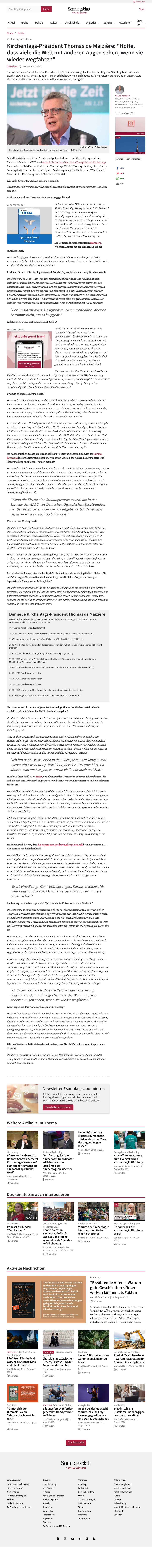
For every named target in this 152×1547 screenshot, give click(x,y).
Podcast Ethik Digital (17, 1495)
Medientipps (13, 1492)
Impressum (48, 1518)
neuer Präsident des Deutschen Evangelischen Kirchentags (74, 162)
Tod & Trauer (84, 1518)
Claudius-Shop (49, 1484)
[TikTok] (80, 1539)
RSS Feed (118, 1511)
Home (10, 33)
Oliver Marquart (122, 95)
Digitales (91, 23)
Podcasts (11, 1499)
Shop (142, 9)
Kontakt (46, 1503)
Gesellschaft (71, 23)
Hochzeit (82, 1514)
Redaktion (47, 1507)
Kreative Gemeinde (123, 1492)
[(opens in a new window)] (58, 1539)
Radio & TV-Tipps (15, 1503)
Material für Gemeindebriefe (127, 1507)
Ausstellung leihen (122, 1484)
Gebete (117, 1499)
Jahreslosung (120, 1503)
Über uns (47, 1522)
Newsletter (125, 23)
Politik (39, 23)
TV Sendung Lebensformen (19, 1507)
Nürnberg (95, 242)
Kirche (24, 23)
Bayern (107, 23)
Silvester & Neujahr (87, 1499)
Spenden (118, 1514)
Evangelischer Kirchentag (128, 159)
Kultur (53, 23)
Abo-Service (48, 1488)
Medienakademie (122, 1488)
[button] (12, 66)
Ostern (81, 1495)
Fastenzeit (83, 1488)
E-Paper (46, 1492)
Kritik (39, 776)
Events (117, 1495)
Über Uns (139, 23)
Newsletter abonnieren (58, 1107)
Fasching (82, 1484)
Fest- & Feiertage (86, 1492)
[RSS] (94, 1539)
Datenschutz (48, 1514)
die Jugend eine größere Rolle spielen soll (60, 844)
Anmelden (140, 1)
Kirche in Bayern (14, 1488)
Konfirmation (84, 1511)
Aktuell (12, 23)
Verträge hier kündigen (53, 1495)
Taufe (80, 1507)
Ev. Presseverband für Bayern (56, 1526)
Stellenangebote (50, 1499)
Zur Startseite (76, 1443)
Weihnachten (84, 1503)
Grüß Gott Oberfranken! (18, 1484)
